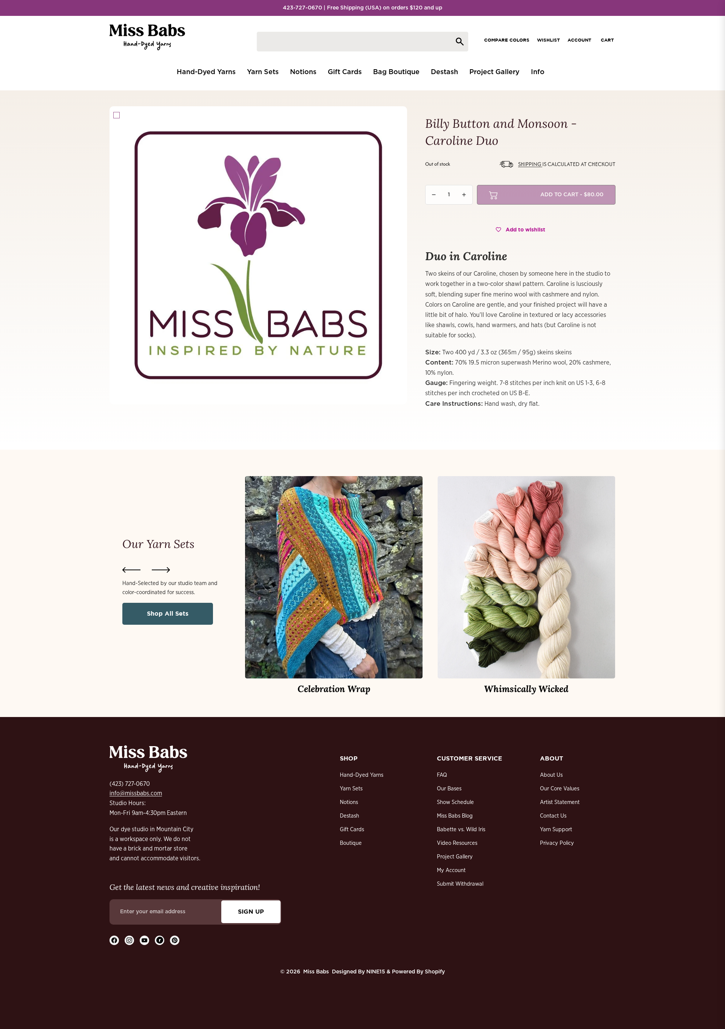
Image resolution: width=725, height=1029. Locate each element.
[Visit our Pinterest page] (174, 940)
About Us (551, 775)
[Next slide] (161, 570)
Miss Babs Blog (455, 816)
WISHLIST (548, 40)
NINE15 (375, 972)
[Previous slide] (131, 570)
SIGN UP (251, 911)
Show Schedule (455, 802)
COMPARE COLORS (506, 40)
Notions (349, 802)
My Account (451, 870)
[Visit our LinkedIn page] (159, 940)
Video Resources (457, 843)
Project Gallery (455, 857)
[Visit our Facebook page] (114, 940)
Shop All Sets (167, 613)
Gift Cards (352, 829)
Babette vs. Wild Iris (461, 829)
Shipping (530, 164)
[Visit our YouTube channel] (144, 940)
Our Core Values (559, 789)
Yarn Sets (351, 789)
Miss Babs (316, 972)
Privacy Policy (557, 843)
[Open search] (362, 41)
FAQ (442, 775)
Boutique (351, 843)
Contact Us (553, 816)
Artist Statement (560, 802)
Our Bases (449, 789)
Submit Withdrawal (460, 884)
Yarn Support (556, 829)
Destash (349, 816)
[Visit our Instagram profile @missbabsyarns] (129, 940)
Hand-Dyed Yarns (361, 775)
